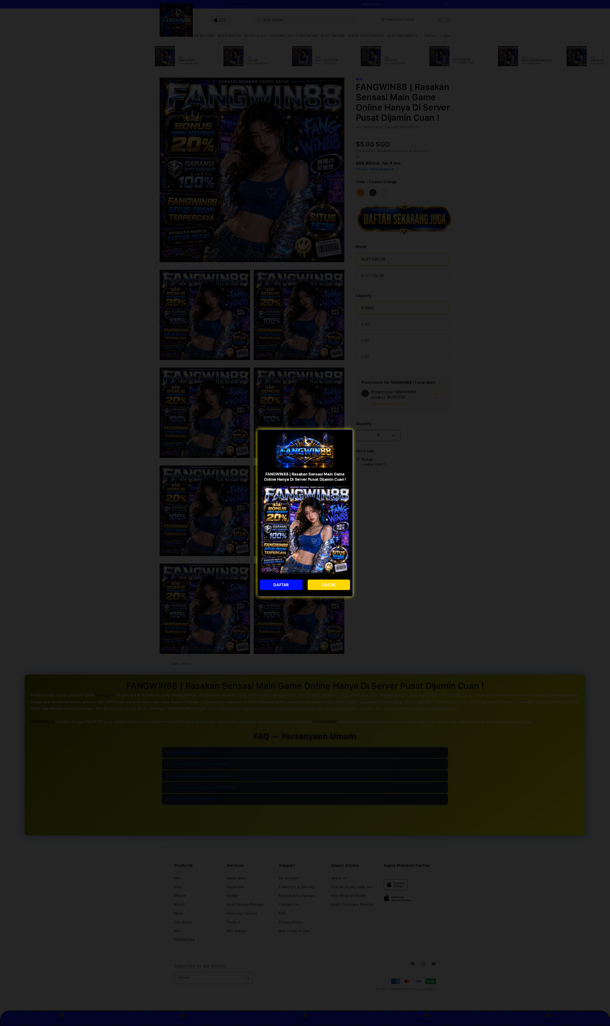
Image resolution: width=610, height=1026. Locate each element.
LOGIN (329, 584)
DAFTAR (281, 584)
